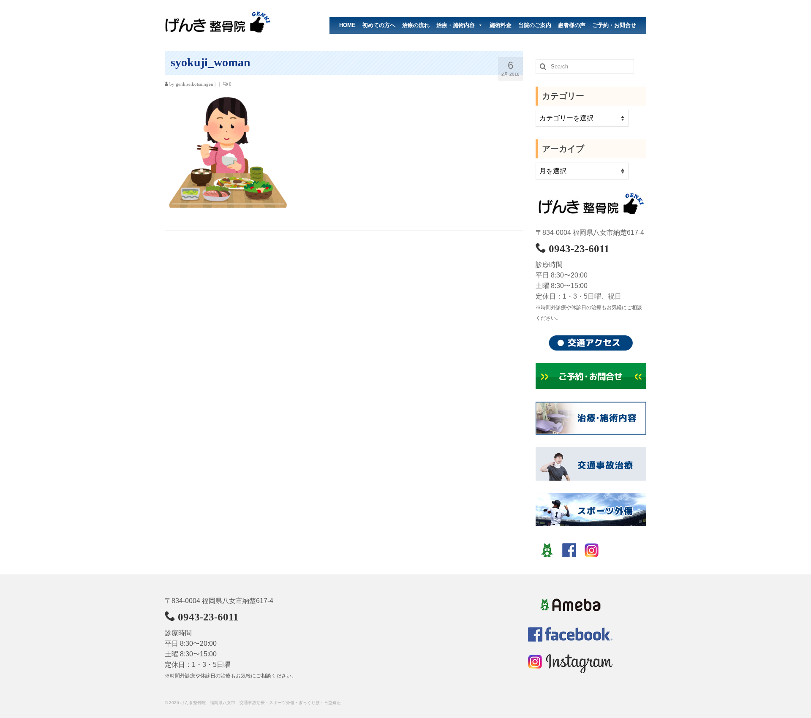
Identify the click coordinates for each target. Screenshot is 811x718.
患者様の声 (571, 25)
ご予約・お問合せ (614, 25)
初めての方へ (378, 25)
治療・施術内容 (455, 25)
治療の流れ (416, 25)
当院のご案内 (534, 25)
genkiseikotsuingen (194, 84)
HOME (347, 25)
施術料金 (501, 25)
